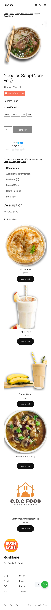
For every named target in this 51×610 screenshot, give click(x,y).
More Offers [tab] (12, 185)
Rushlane (8, 4)
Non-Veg (12, 161)
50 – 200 (24, 159)
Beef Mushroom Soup (25, 456)
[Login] (39, 4)
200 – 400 (16, 159)
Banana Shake (25, 394)
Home (6, 13)
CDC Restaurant (26, 13)
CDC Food (17, 146)
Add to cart (22, 129)
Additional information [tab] (18, 173)
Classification (11, 107)
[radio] (7, 114)
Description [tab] (12, 168)
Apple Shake (25, 331)
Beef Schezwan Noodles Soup (25, 519)
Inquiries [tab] (10, 196)
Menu (12, 13)
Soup (19, 161)
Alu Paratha (25, 269)
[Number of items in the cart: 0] (44, 4)
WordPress (43, 605)
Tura (17, 13)
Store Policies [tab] (13, 190)
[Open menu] (35, 4)
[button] (43, 24)
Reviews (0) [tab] (12, 179)
